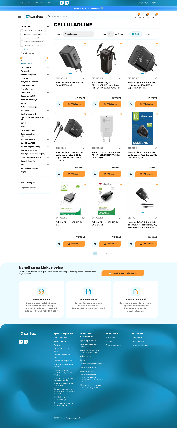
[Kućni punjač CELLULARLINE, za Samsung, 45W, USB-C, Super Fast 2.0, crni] (142, 75)
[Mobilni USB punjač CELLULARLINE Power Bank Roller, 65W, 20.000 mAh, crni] (106, 75)
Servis (82, 360)
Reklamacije (85, 356)
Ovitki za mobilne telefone (33, 31)
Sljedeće (114, 253)
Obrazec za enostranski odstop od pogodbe (90, 386)
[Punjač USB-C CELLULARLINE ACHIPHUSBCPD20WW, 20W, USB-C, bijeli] (106, 145)
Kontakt (50, 3)
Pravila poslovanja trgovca (62, 356)
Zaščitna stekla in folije (32, 42)
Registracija (143, 3)
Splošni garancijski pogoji (91, 364)
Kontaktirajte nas (140, 345)
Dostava (57, 345)
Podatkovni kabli (30, 38)
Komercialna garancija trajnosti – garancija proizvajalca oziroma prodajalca (64, 381)
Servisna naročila (114, 345)
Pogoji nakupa (60, 338)
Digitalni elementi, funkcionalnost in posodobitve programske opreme (91, 378)
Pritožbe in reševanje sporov (63, 365)
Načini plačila (38, 3)
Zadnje (118, 253)
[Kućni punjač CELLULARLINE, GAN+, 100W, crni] (70, 75)
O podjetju (24, 3)
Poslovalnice (138, 341)
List (149, 34)
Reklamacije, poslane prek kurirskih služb (89, 351)
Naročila (109, 341)
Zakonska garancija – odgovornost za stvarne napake (64, 391)
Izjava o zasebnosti (88, 367)
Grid (137, 34)
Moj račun (110, 338)
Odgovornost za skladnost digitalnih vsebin (63, 372)
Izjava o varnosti (87, 371)
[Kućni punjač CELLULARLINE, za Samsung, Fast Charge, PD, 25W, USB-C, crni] (142, 145)
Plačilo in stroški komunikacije (61, 398)
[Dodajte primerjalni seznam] (59, 104)
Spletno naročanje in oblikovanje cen (63, 404)
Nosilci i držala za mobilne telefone (33, 45)
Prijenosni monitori (29, 188)
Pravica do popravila (63, 361)
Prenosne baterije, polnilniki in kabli (33, 34)
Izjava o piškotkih (88, 341)
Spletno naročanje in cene (63, 350)
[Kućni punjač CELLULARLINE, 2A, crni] (70, 215)
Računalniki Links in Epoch (89, 345)
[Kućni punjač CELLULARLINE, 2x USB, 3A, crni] (106, 215)
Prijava (154, 3)
